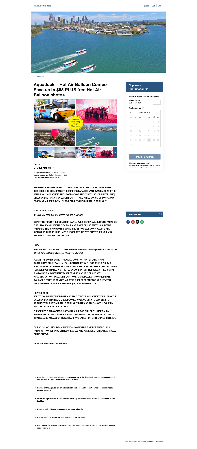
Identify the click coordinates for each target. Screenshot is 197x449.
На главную (39, 76)
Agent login (159, 441)
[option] (44, 152)
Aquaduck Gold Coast (42, 5)
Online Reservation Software (134, 441)
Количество (135, 101)
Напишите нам (134, 214)
